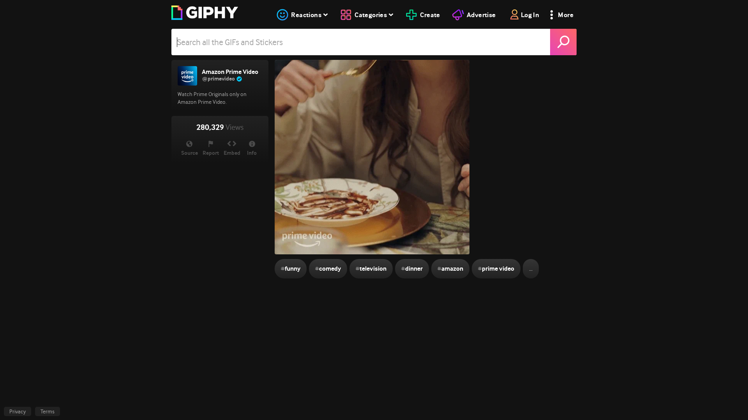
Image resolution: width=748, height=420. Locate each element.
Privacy (17, 411)
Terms (48, 411)
